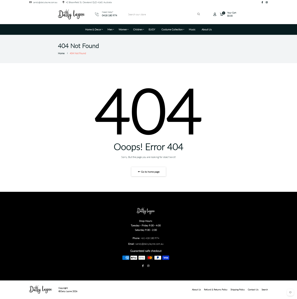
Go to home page (149, 171)
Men (110, 29)
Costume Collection (172, 29)
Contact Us (253, 289)
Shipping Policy (237, 289)
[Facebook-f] (262, 2)
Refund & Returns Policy (215, 289)
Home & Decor (93, 29)
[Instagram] (266, 2)
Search (265, 289)
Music (192, 29)
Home (61, 53)
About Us (207, 29)
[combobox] (163, 14)
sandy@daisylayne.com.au (44, 2)
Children (137, 29)
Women (123, 29)
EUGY (152, 29)
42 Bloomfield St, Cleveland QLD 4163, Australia (88, 2)
